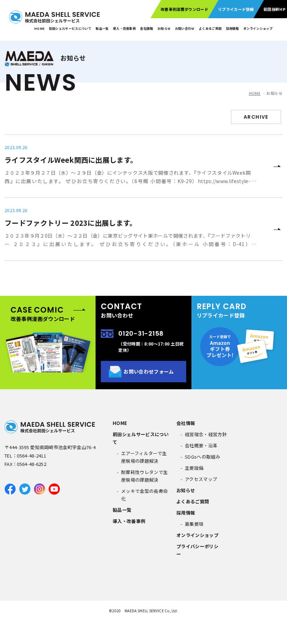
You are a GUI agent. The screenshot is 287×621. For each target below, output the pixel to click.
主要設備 (194, 468)
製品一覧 (102, 28)
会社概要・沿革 (201, 445)
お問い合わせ (185, 28)
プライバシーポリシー (197, 550)
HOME (39, 28)
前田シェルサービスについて (70, 28)
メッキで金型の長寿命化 (144, 495)
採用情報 (232, 28)
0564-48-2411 (31, 455)
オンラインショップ (258, 28)
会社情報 (146, 28)
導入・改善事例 (124, 28)
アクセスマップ (201, 479)
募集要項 (194, 524)
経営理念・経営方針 (206, 434)
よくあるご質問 (192, 501)
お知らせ (164, 28)
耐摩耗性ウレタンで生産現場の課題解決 (144, 476)
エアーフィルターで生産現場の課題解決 (144, 457)
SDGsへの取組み (202, 456)
